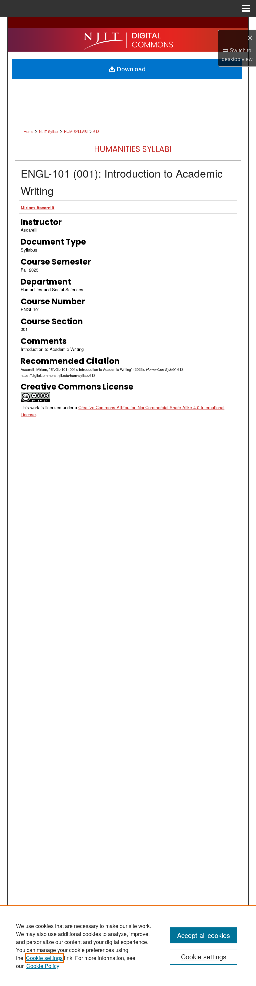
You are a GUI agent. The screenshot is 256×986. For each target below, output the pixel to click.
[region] (128, 945)
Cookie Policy (42, 966)
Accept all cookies (203, 935)
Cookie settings (44, 958)
